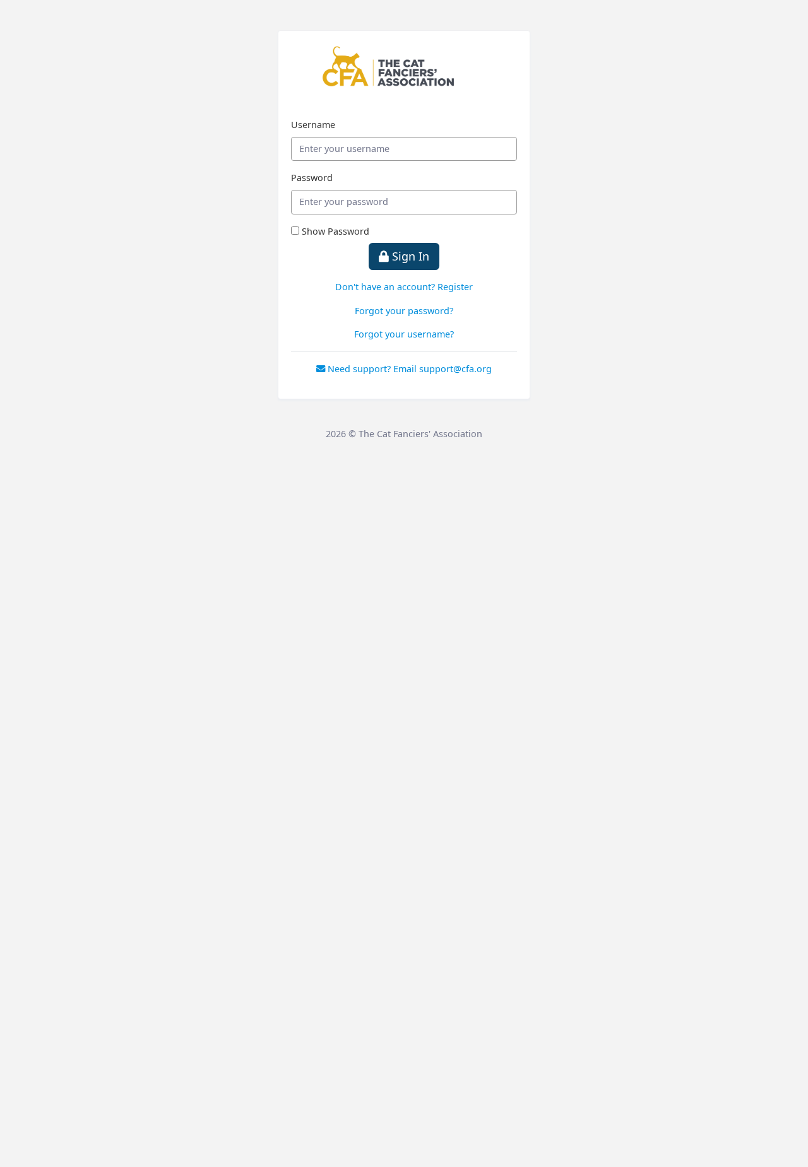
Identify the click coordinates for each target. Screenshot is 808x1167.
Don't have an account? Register (404, 287)
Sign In (409, 256)
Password (312, 178)
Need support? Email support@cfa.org (408, 369)
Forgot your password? (404, 311)
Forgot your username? (404, 334)
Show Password (335, 231)
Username (313, 125)
